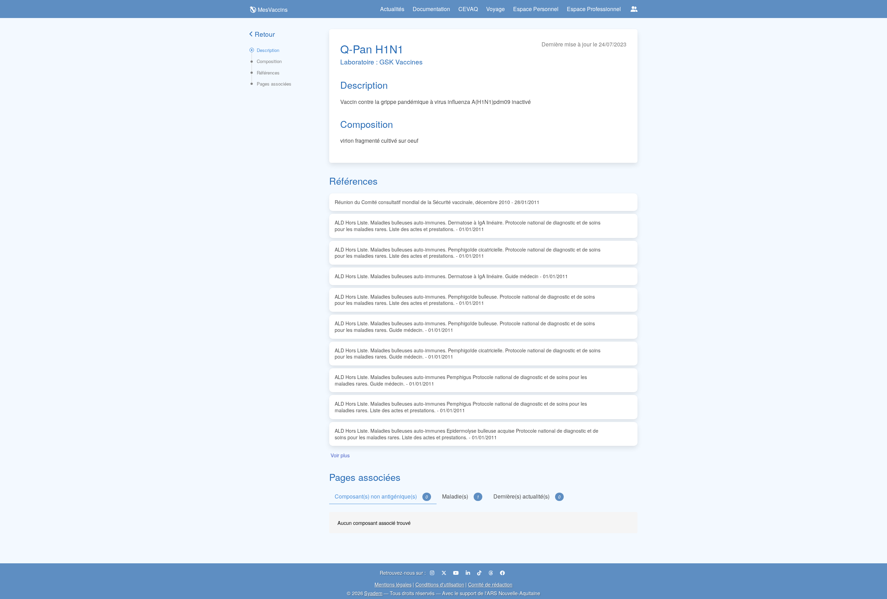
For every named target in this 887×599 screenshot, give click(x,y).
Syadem (373, 593)
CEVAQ (468, 9)
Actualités (392, 9)
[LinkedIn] (468, 572)
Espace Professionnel (594, 9)
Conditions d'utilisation (439, 584)
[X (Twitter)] (444, 572)
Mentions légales (393, 584)
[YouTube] (456, 572)
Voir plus (340, 455)
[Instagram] (433, 572)
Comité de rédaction (490, 584)
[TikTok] (480, 572)
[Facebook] (502, 572)
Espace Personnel (536, 9)
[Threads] (491, 572)
